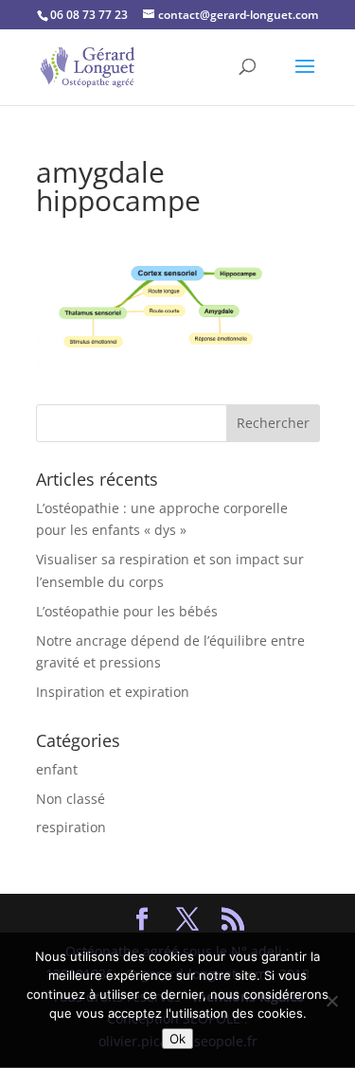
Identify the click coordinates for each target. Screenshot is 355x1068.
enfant (57, 769)
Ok (177, 1038)
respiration (71, 827)
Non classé (70, 799)
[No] (331, 1000)
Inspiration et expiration (112, 692)
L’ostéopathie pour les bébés (127, 611)
